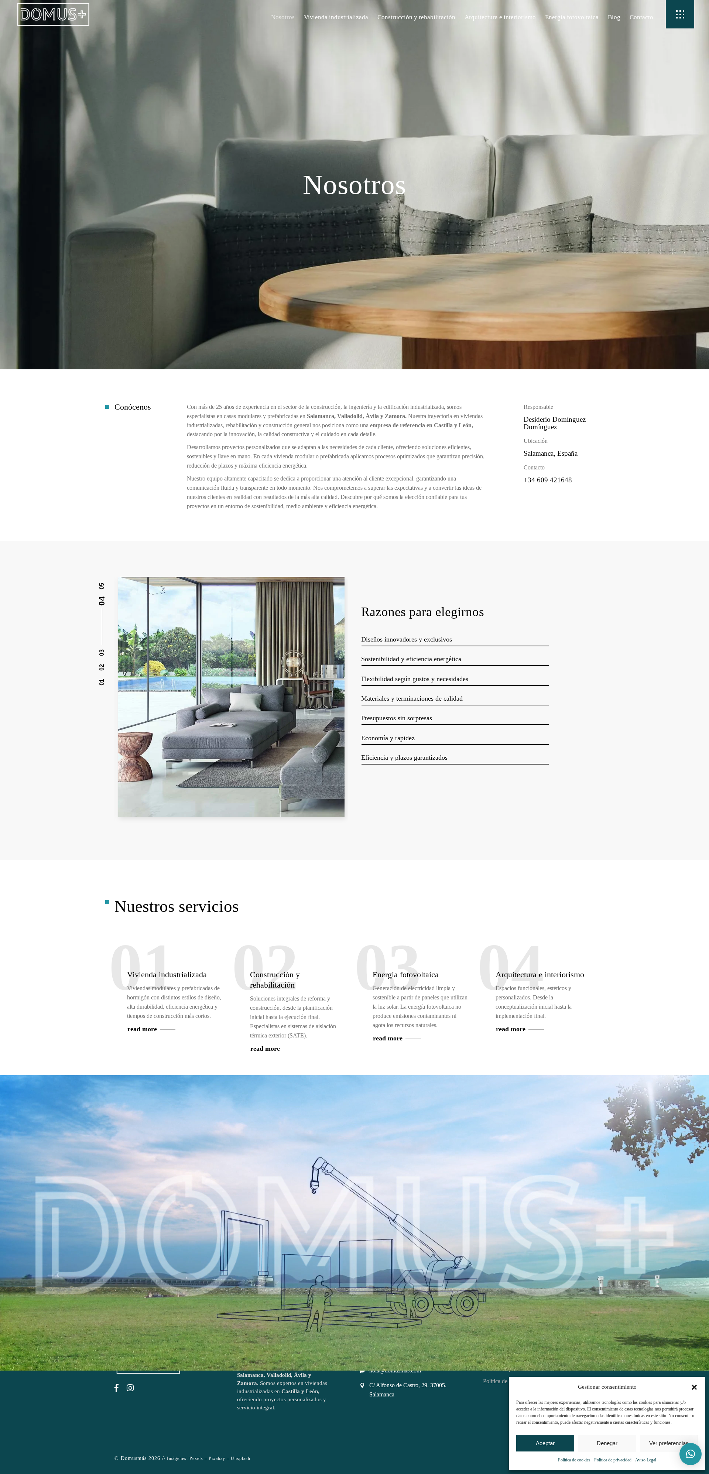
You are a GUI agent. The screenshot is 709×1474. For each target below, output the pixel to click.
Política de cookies (574, 1460)
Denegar (607, 1443)
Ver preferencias (669, 1443)
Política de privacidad (612, 1460)
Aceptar (545, 1443)
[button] (694, 1387)
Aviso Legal (645, 1460)
